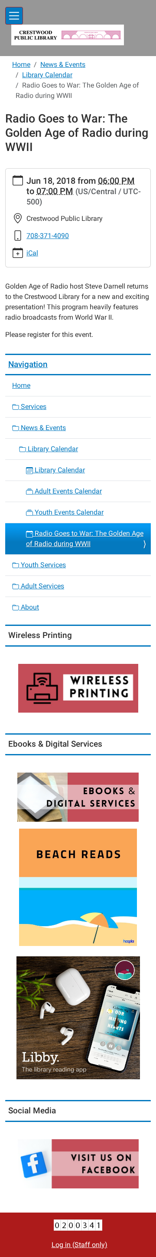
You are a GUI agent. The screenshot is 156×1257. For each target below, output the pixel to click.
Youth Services (42, 565)
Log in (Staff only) (79, 1245)
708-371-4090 (47, 236)
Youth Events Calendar (68, 512)
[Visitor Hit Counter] (78, 1224)
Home (21, 64)
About (29, 607)
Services (32, 406)
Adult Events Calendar (67, 491)
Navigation (28, 364)
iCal (32, 253)
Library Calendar (47, 75)
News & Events (62, 64)
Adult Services (41, 586)
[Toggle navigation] (14, 16)
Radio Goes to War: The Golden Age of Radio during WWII (84, 538)
